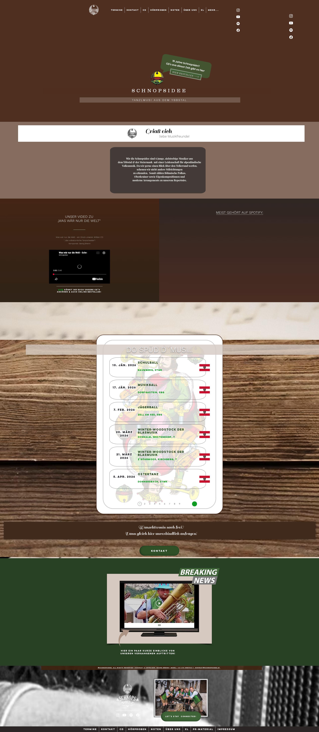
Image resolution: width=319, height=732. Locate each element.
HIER (61, 290)
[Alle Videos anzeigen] (159, 625)
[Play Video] (159, 603)
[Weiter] (194, 503)
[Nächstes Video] (189, 603)
